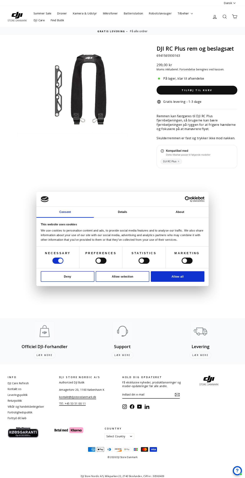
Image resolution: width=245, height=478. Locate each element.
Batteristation (133, 13)
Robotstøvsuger (160, 13)
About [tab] (180, 211)
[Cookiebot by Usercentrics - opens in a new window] (187, 199)
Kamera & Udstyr (85, 13)
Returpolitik (15, 400)
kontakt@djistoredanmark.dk (77, 397)
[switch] (101, 261)
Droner (62, 13)
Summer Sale (42, 13)
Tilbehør (183, 13)
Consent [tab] (65, 211)
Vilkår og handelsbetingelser (26, 406)
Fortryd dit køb (17, 418)
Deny (67, 276)
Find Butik (57, 20)
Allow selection (122, 276)
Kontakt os (14, 389)
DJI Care (39, 20)
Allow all (178, 276)
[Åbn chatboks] (237, 470)
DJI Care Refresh (18, 383)
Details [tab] (122, 211)
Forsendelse (187, 69)
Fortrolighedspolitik (20, 412)
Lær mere (45, 355)
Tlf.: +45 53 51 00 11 (72, 403)
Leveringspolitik (18, 395)
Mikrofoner (110, 13)
